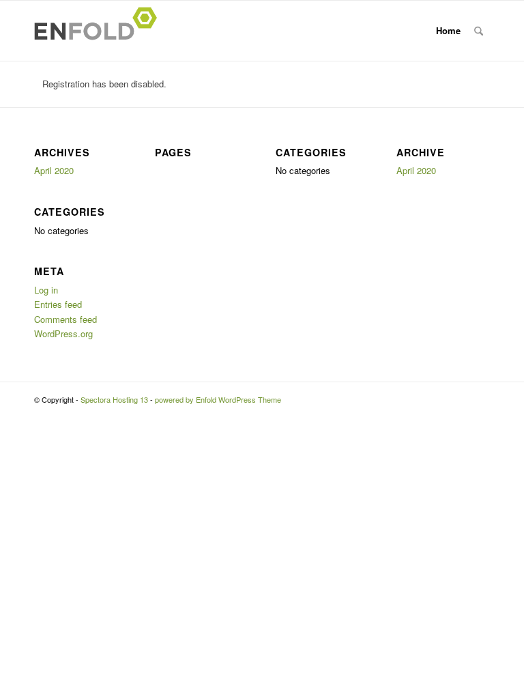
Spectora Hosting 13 (114, 399)
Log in (46, 289)
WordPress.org (63, 333)
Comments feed (65, 319)
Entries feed (58, 304)
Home (448, 30)
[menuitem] (478, 31)
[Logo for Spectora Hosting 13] (99, 31)
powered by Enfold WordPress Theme (218, 399)
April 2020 (54, 170)
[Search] (478, 31)
